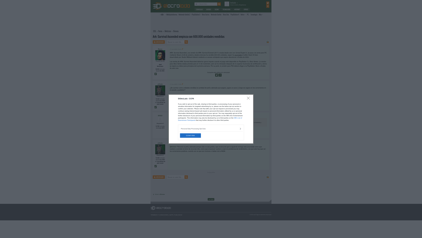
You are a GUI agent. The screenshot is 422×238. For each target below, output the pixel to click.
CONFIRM (190, 135)
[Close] (249, 99)
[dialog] (211, 119)
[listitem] (211, 129)
